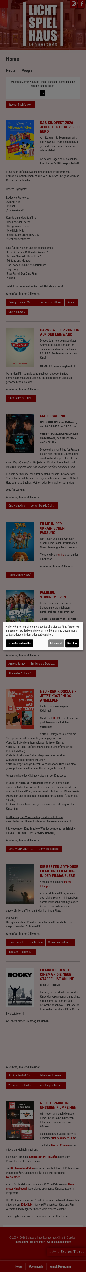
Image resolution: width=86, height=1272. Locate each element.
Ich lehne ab (56, 643)
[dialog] (43, 636)
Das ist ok (72, 643)
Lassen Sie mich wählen (19, 643)
